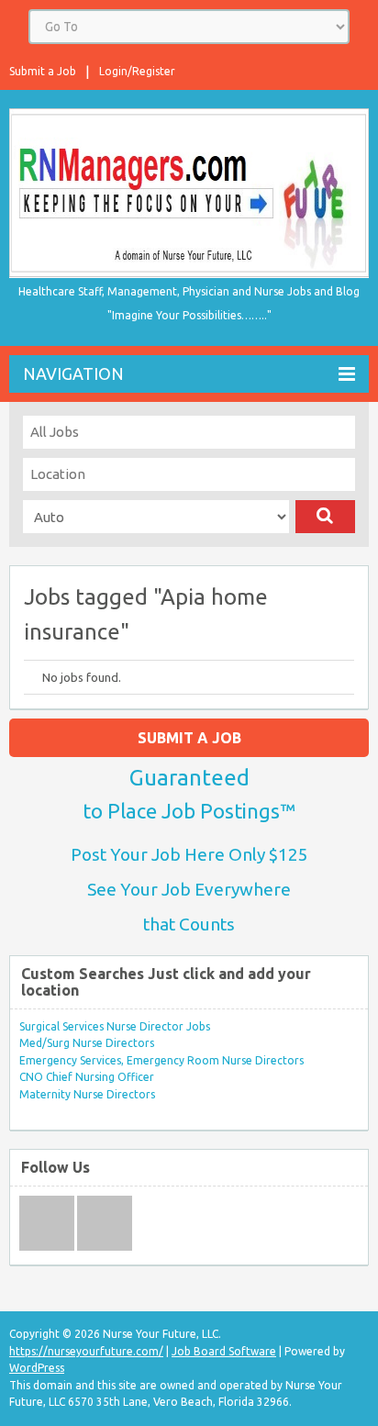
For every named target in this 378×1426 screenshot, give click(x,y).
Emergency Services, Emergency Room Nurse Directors (161, 1060)
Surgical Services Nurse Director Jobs (114, 1026)
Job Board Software (224, 1351)
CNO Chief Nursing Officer (86, 1077)
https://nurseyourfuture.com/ (86, 1351)
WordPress (36, 1368)
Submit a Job (42, 71)
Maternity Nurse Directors (87, 1094)
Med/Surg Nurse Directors (86, 1043)
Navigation (73, 373)
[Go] (325, 516)
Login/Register (137, 71)
